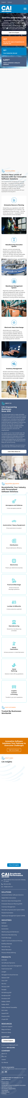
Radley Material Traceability (9, 1007)
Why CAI (4, 1056)
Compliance (5, 1090)
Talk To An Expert (14, 32)
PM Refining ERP (6, 992)
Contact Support (8, 1040)
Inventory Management (14, 368)
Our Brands (5, 1062)
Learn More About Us (14, 451)
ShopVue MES (6, 1016)
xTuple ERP (5, 1019)
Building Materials (7, 943)
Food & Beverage (6, 937)
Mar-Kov (4, 983)
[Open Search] (25, 2)
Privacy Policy (5, 1082)
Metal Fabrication (6, 949)
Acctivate (4, 960)
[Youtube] (6, 1072)
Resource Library (6, 1032)
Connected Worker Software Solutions (13, 895)
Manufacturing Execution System (14, 245)
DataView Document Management (12, 966)
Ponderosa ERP (6, 995)
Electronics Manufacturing (9, 935)
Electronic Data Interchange (14, 327)
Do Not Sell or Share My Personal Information (14, 1085)
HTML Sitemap (5, 1092)
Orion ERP (4, 980)
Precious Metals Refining (9, 952)
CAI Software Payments (8, 963)
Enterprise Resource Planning (14, 205)
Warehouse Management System (14, 287)
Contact (10, 2)
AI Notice (4, 1093)
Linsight (4, 971)
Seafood (4, 923)
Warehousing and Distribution (10, 932)
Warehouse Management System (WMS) (13, 915)
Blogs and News (6, 1029)
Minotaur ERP (5, 986)
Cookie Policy (5, 1083)
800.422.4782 (7, 884)
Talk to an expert (14, 750)
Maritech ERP (5, 977)
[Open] (25, 9)
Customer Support (7, 1026)
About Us (4, 1053)
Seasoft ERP (5, 1013)
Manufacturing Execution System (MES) (13, 909)
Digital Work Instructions (9, 898)
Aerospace (5, 926)
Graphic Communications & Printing (12, 940)
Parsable (4, 989)
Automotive (5, 929)
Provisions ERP (6, 998)
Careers (4, 1059)
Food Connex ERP (7, 969)
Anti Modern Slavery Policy (9, 1088)
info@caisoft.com (8, 886)
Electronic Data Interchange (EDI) (11, 901)
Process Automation (7, 912)
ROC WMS (4, 1010)
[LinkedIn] (3, 1072)
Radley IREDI (5, 1004)
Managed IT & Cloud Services (10, 974)
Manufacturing (6, 946)
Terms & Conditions (7, 1087)
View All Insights (14, 865)
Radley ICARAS (6, 1001)
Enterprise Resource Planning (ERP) (12, 904)
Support (4, 2)
